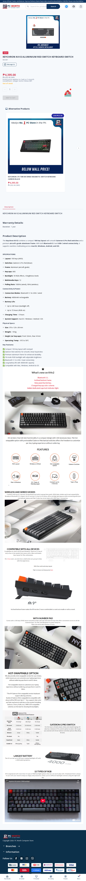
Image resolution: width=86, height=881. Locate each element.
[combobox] (44, 6)
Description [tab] (8, 207)
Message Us (11, 64)
